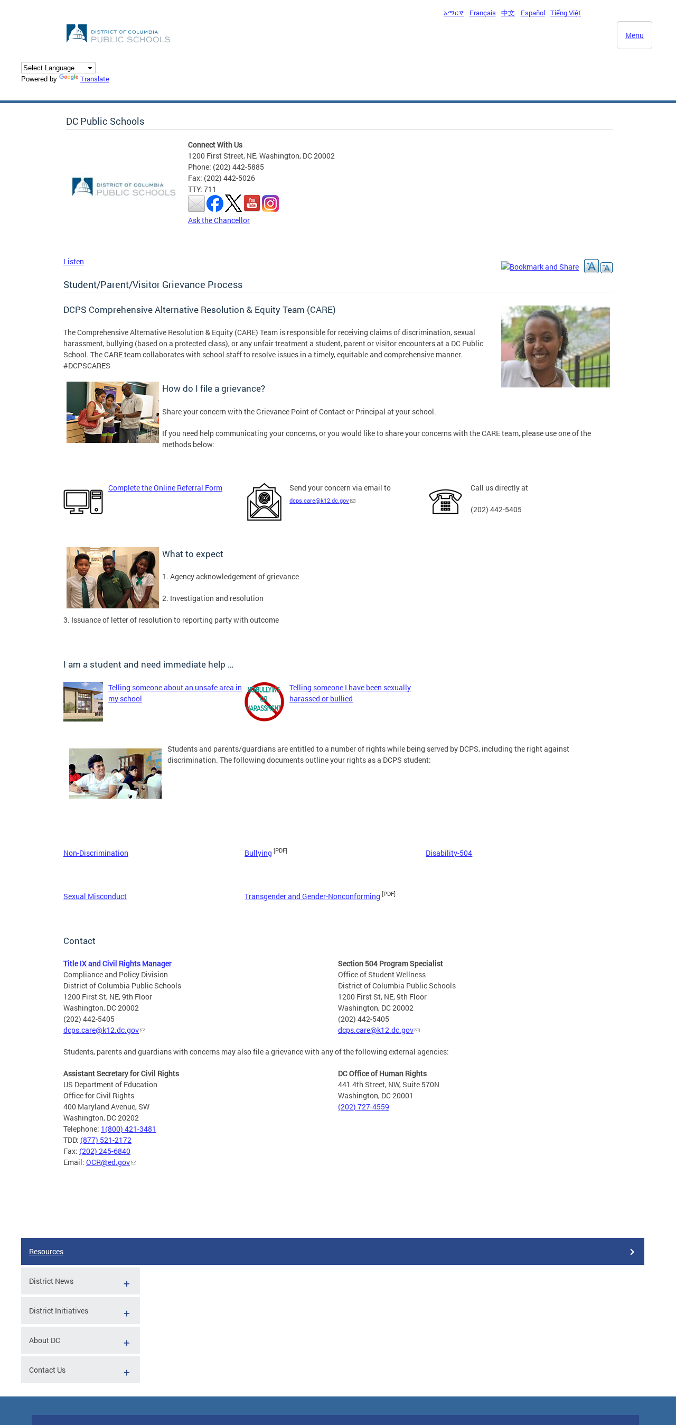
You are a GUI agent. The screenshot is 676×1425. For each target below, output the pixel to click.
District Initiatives (58, 1311)
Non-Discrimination (95, 853)
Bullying (258, 853)
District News (51, 1281)
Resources (46, 1251)
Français (483, 12)
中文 (508, 12)
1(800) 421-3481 (128, 1129)
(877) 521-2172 (106, 1140)
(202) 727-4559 (363, 1107)
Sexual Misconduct (95, 896)
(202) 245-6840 (104, 1151)
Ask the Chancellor (219, 220)
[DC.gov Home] (119, 45)
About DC (44, 1340)
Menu (634, 35)
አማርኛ (454, 12)
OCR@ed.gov (108, 1162)
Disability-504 (449, 853)
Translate (94, 79)
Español (533, 12)
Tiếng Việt (565, 12)
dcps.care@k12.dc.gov (319, 500)
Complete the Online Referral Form (165, 488)
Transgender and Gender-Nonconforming (312, 896)
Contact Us (47, 1370)
